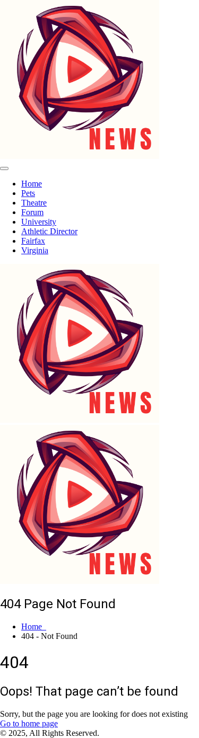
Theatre (34, 202)
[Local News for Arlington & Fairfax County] (79, 156)
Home (31, 183)
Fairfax (33, 240)
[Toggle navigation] (4, 168)
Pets (28, 193)
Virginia (34, 250)
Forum (32, 212)
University (38, 221)
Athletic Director (49, 231)
